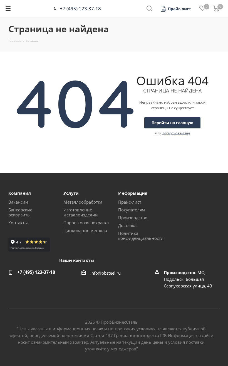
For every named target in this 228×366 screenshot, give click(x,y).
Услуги (71, 193)
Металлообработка (82, 202)
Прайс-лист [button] (129, 201)
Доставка (127, 225)
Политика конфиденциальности (140, 235)
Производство (132, 217)
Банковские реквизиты (20, 212)
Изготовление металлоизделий (80, 212)
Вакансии (18, 202)
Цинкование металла (85, 230)
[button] (176, 9)
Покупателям (131, 210)
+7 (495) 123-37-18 (80, 8)
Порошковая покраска (86, 222)
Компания (19, 193)
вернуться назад (176, 133)
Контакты (18, 222)
